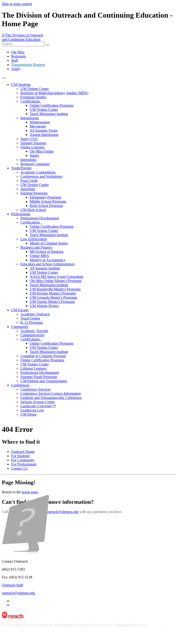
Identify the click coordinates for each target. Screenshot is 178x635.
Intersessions (29, 118)
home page (30, 492)
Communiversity (32, 335)
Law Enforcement (33, 239)
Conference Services (35, 389)
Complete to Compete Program (43, 356)
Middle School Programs (48, 201)
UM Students (21, 85)
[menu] (4, 78)
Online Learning (32, 147)
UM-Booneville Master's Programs (55, 289)
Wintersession (40, 122)
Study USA (29, 139)
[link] (89, 411)
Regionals (18, 56)
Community (20, 327)
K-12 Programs (31, 322)
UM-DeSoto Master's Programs (53, 293)
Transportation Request (28, 65)
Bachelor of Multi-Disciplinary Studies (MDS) (54, 93)
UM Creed (155, 625)
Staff (14, 60)
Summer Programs (34, 193)
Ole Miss (17, 52)
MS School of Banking (47, 251)
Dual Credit (29, 181)
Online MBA (39, 256)
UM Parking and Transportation (43, 381)
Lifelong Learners (33, 368)
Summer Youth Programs (38, 377)
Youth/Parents (21, 168)
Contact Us (19, 468)
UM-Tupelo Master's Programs (52, 302)
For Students (20, 456)
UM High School (33, 210)
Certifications (31, 101)
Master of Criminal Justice (49, 243)
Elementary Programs (45, 197)
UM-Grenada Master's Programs (53, 297)
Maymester (38, 126)
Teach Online (30, 318)
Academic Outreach (35, 314)
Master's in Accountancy (48, 260)
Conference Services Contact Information (50, 393)
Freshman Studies (33, 97)
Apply (15, 69)
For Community (23, 460)
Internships (28, 160)
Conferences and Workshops (41, 176)
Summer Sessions (33, 143)
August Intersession (44, 135)
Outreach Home (23, 452)
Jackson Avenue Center (37, 402)
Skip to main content (17, 4)
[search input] (47, 45)
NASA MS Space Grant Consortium (56, 277)
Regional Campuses (35, 164)
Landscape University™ (38, 406)
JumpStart (27, 189)
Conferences (20, 385)
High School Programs (46, 206)
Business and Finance (36, 247)
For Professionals (23, 464)
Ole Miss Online (42, 151)
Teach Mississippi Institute (49, 114)
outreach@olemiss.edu (62, 512)
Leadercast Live (32, 410)
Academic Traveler (34, 331)
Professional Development (39, 218)
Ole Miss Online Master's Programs (56, 281)
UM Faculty (20, 310)
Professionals (20, 214)
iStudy (34, 155)
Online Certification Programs (51, 105)
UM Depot (28, 414)
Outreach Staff (12, 585)
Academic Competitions (38, 172)
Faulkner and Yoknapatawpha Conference (51, 398)
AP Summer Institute (45, 268)
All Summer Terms (43, 130)
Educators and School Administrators (47, 264)
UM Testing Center (34, 89)
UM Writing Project (44, 306)
